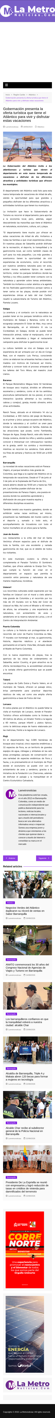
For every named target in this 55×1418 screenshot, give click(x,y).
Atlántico (40, 127)
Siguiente (42, 858)
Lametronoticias (12, 127)
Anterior (12, 858)
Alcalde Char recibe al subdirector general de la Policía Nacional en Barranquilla (25, 1131)
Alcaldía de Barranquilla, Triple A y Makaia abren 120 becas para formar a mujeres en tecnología (27, 1076)
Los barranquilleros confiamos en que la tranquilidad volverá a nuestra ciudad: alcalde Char (27, 1022)
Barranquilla (11, 960)
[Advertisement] (27, 53)
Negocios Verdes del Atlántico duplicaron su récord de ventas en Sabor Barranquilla (25, 910)
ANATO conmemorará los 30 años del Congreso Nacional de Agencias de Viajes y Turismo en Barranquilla (27, 967)
